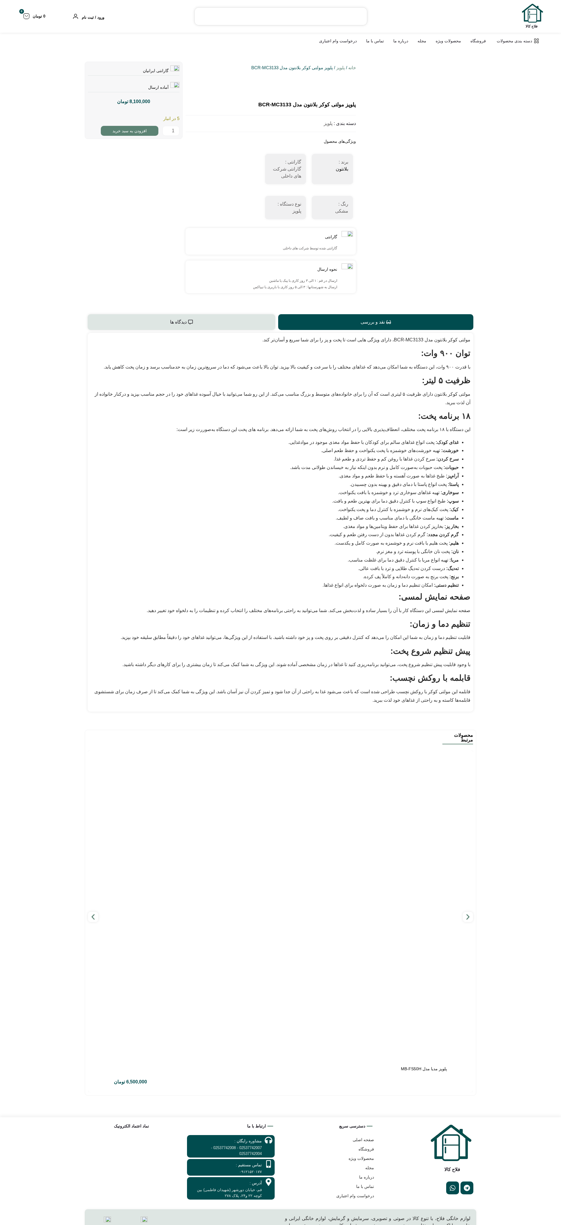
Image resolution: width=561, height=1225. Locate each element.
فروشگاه (366, 1149)
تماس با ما (365, 1186)
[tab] (375, 322)
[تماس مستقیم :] (268, 1164)
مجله (369, 1167)
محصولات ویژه (361, 1158)
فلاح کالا (532, 26)
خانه (352, 67)
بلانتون (342, 168)
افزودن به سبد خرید (129, 130)
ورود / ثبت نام (93, 17)
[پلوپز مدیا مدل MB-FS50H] (280, 906)
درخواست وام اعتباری (355, 1195)
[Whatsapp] (452, 1187)
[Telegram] (466, 1187)
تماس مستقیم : (249, 1165)
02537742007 (250, 1148)
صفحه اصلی (363, 1139)
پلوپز (340, 67)
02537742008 (224, 1148)
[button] (93, 917)
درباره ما (366, 1177)
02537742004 (250, 1153)
